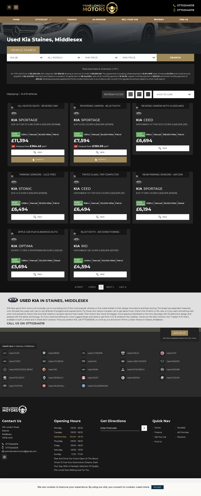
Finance (72, 19)
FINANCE (39, 159)
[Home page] (100, 7)
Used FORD (14, 361)
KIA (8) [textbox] (14, 57)
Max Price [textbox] (129, 57)
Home (16, 19)
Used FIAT (171, 353)
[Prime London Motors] (14, 409)
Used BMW (53, 353)
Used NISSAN (173, 369)
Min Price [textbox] (91, 57)
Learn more (142, 487)
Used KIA (92, 361)
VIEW (39, 152)
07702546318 (185, 5)
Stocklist (41, 19)
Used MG (52, 369)
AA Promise (99, 19)
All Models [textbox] (55, 57)
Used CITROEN (95, 353)
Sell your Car (130, 19)
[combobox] (25, 57)
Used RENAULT (55, 378)
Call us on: (25, 323)
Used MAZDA (173, 361)
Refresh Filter (113, 94)
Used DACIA (133, 353)
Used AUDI (14, 353)
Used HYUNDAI (55, 361)
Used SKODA (133, 378)
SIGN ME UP (180, 333)
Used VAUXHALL (56, 386)
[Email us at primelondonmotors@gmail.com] (16, 7)
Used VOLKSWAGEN (98, 386)
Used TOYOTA (15, 386)
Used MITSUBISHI (136, 369)
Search (175, 57)
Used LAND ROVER (136, 361)
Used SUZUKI (173, 378)
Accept (157, 487)
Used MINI (93, 369)
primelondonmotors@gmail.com (21, 451)
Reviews (159, 19)
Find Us (184, 19)
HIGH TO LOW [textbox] (165, 94)
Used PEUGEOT (16, 378)
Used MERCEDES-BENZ (21, 369)
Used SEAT (93, 378)
